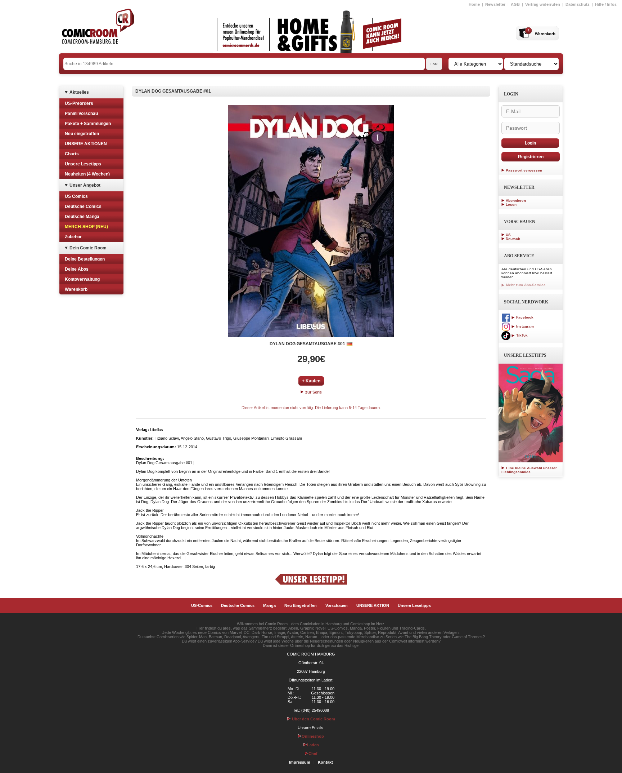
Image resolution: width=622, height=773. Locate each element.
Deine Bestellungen (85, 259)
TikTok (521, 335)
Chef (312, 753)
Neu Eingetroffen (300, 605)
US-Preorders (79, 103)
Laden (313, 745)
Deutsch (513, 239)
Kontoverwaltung (82, 279)
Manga (269, 605)
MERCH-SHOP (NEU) (86, 226)
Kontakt (325, 762)
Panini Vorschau (81, 113)
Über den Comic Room (313, 719)
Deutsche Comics (83, 206)
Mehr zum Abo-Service (525, 285)
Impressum (299, 762)
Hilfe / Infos (606, 4)
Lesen (511, 204)
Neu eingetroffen (82, 133)
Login (530, 143)
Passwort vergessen (524, 170)
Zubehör (73, 236)
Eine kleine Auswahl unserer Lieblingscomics (529, 470)
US (508, 235)
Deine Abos (77, 269)
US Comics (76, 196)
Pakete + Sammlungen (88, 123)
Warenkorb (76, 289)
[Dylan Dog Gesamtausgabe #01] (311, 221)
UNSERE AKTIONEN (86, 143)
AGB (515, 4)
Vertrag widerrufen (542, 4)
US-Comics (201, 605)
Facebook (524, 317)
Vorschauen (336, 605)
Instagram (524, 326)
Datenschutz (577, 4)
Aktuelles (79, 92)
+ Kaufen (311, 380)
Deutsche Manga (82, 216)
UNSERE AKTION (372, 605)
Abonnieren (516, 201)
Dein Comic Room (88, 247)
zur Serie (313, 392)
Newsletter (495, 4)
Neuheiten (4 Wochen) (87, 174)
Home (474, 4)
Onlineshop (313, 736)
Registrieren (531, 156)
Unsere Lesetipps (83, 163)
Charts (72, 153)
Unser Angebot (84, 185)
